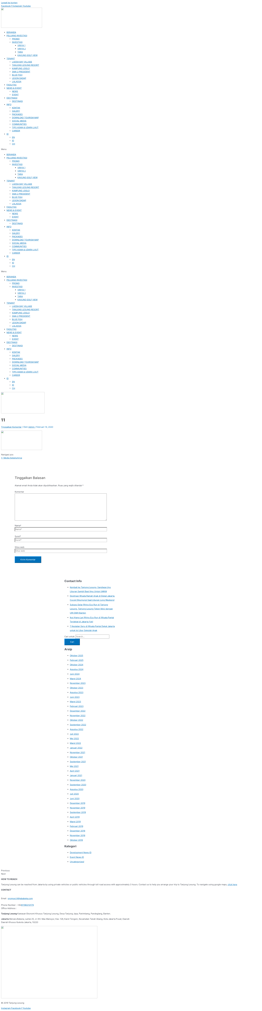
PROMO (16, 39)
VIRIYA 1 (21, 45)
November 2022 (77, 715)
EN (13, 137)
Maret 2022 (75, 743)
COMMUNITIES (19, 124)
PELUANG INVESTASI (17, 35)
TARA (20, 52)
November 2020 (77, 780)
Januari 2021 (76, 775)
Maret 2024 (75, 678)
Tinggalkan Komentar (11, 427)
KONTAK (16, 107)
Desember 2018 (77, 830)
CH (13, 144)
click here (232, 884)
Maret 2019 (75, 821)
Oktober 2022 (76, 720)
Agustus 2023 (76, 692)
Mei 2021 (74, 766)
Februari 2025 (76, 660)
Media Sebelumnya (11, 458)
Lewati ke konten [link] (9, 2)
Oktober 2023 (76, 687)
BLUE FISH (17, 75)
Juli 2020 (74, 794)
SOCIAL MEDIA (19, 121)
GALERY (16, 111)
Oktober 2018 (76, 840)
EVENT (15, 94)
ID (8, 134)
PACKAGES (17, 114)
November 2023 (78, 683)
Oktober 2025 (76, 655)
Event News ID (77, 857)
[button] (131, 149)
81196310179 (27, 905)
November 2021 (77, 752)
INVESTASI (17, 42)
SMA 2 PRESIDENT (21, 71)
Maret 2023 (75, 701)
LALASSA (16, 81)
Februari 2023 (77, 706)
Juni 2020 (74, 798)
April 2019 (75, 817)
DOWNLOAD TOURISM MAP (25, 117)
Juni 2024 (75, 674)
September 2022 (78, 724)
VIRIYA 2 (21, 48)
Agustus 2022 (76, 729)
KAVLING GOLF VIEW (27, 55)
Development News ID (80, 852)
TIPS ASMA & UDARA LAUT (25, 127)
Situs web (19, 547)
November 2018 (77, 835)
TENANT (11, 58)
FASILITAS (12, 85)
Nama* (18, 525)
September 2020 (78, 784)
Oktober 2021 (76, 757)
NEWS (15, 91)
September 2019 (78, 812)
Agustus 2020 (76, 789)
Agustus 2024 (76, 669)
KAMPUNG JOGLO (21, 68)
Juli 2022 (74, 734)
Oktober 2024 (76, 664)
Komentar (19, 491)
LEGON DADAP (19, 78)
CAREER (16, 130)
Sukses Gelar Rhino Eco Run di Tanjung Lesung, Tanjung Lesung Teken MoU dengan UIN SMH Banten (91, 608)
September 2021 (78, 761)
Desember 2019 (77, 803)
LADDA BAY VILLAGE (22, 62)
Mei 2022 (74, 738)
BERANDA (11, 32)
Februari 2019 (76, 826)
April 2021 (75, 771)
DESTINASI (12, 98)
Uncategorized (77, 861)
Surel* (18, 536)
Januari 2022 (76, 747)
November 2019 (77, 808)
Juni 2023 (75, 697)
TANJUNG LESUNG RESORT (25, 65)
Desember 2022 (77, 711)
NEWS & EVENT (14, 88)
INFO (9, 104)
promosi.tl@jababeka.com (20, 898)
